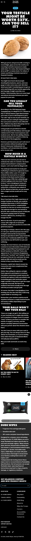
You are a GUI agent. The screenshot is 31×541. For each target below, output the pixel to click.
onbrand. (4, 527)
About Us (20, 503)
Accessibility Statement (21, 513)
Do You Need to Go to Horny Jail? (9, 373)
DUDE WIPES (9, 425)
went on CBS (5, 259)
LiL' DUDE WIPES (6, 500)
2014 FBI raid (23, 179)
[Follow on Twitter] (5, 532)
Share (16, 349)
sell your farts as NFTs (11, 338)
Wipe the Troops (22, 506)
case (27, 229)
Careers (19, 509)
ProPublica (24, 203)
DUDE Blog (20, 500)
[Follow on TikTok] (13, 532)
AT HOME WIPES (6, 494)
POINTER (21, 536)
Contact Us (20, 517)
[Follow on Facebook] (2, 532)
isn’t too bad (5, 91)
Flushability (21, 497)
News (15, 8)
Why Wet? (20, 494)
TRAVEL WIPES (6, 497)
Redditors (22, 290)
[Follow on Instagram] (9, 532)
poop (2, 85)
